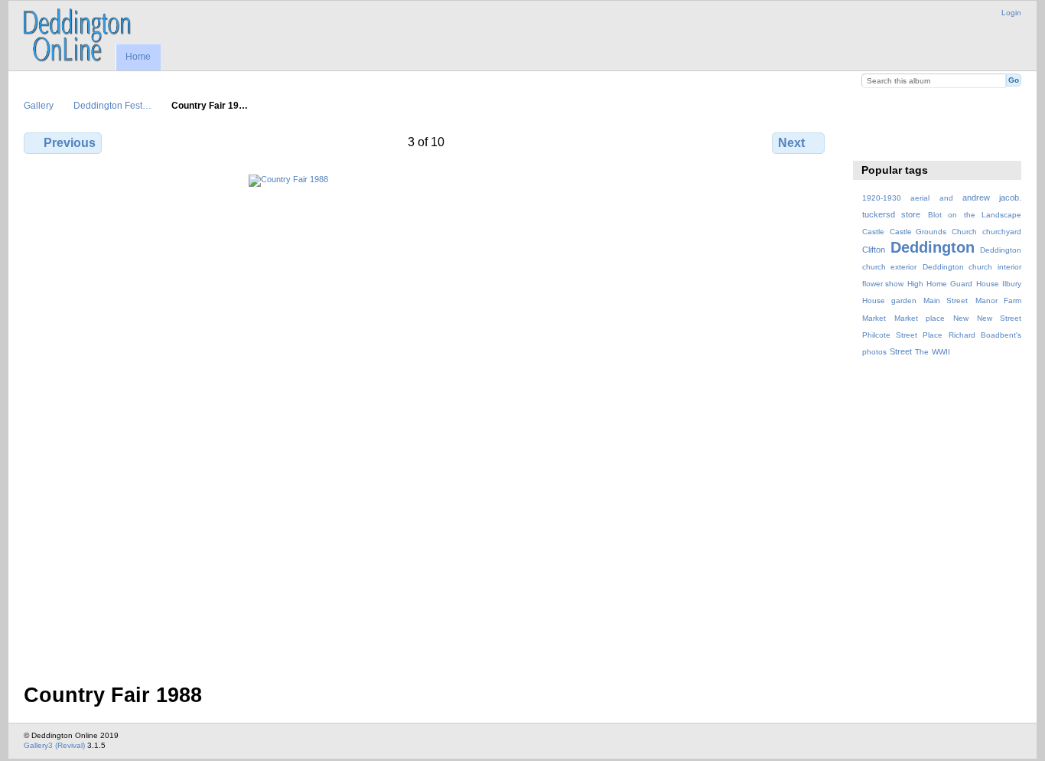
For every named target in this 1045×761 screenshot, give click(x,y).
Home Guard (949, 283)
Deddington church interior (972, 267)
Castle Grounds (918, 231)
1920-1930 (881, 198)
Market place (919, 318)
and (946, 198)
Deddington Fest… (112, 105)
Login (1011, 12)
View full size (870, 141)
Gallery (39, 105)
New (960, 318)
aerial (919, 198)
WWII (941, 352)
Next (791, 142)
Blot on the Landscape (974, 215)
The (922, 352)
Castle (873, 231)
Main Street (945, 300)
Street (901, 351)
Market (874, 318)
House (987, 283)
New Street (999, 318)
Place (932, 335)
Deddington (932, 247)
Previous (70, 142)
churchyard (1001, 231)
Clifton (873, 249)
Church (964, 231)
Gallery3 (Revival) (54, 745)
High (915, 283)
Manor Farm (998, 300)
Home (138, 56)
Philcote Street (889, 335)
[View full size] (426, 420)
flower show (883, 283)
